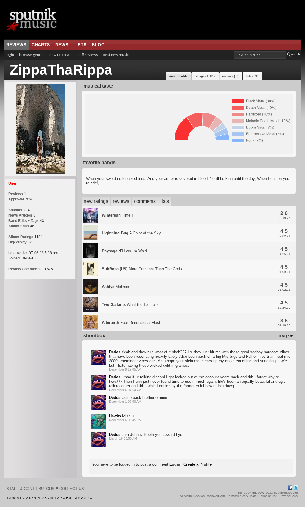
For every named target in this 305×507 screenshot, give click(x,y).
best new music (116, 54)
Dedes (114, 352)
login (10, 54)
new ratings (96, 201)
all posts (287, 336)
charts (41, 44)
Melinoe (115, 286)
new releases (60, 54)
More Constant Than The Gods (142, 269)
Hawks (115, 416)
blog (98, 44)
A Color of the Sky (131, 233)
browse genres (31, 54)
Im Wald (124, 251)
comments (145, 201)
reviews (16, 44)
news (61, 44)
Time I (117, 215)
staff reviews (87, 54)
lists (80, 44)
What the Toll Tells (130, 304)
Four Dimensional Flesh (131, 322)
